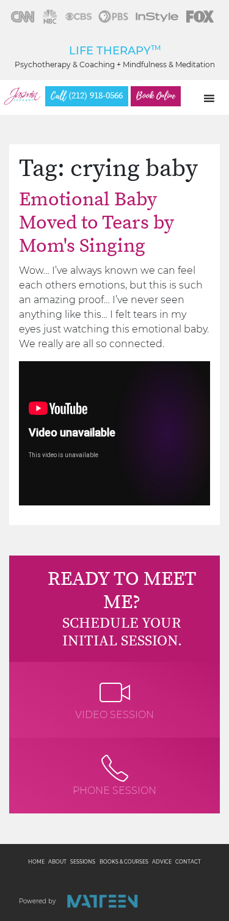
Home (36, 862)
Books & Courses (124, 862)
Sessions (82, 862)
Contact (188, 862)
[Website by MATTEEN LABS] (102, 901)
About (57, 862)
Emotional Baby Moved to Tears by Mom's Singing (96, 223)
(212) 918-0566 (87, 96)
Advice (162, 862)
